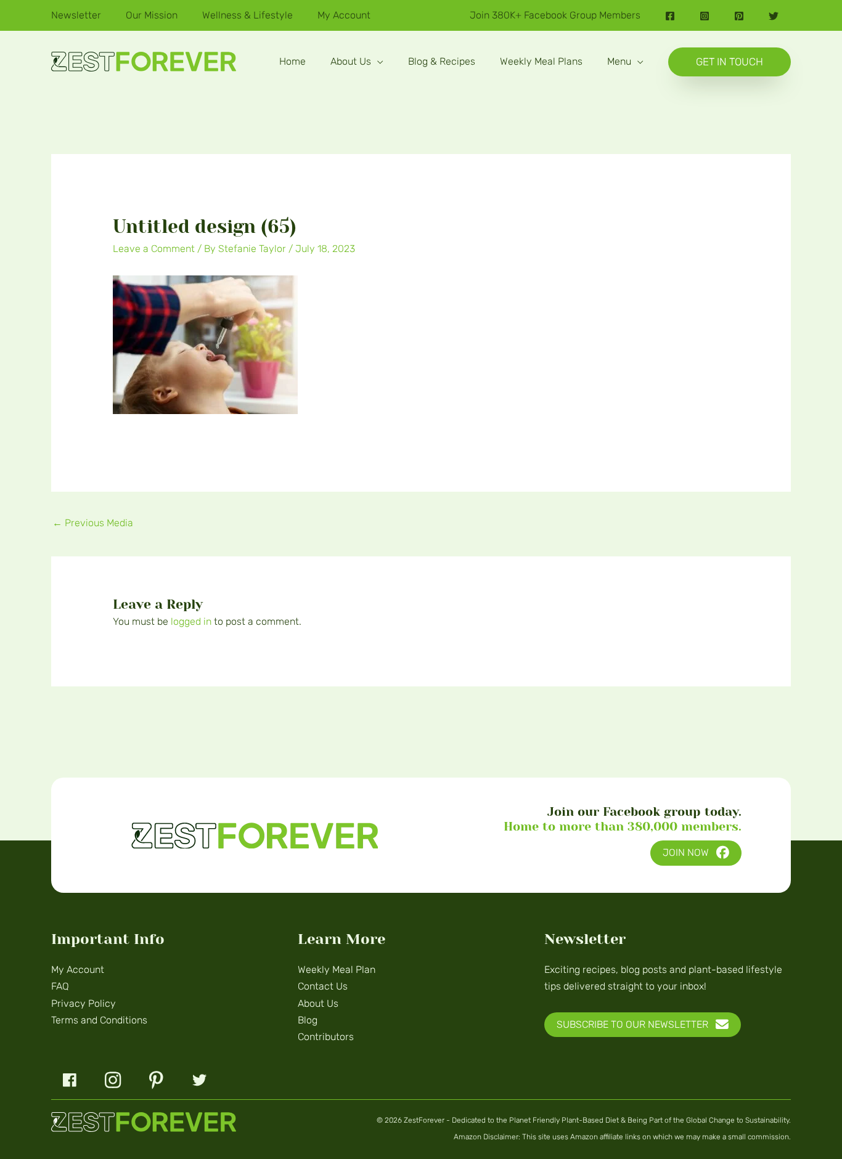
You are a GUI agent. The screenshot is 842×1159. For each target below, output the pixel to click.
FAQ (60, 986)
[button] (377, 61)
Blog (307, 1020)
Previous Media (92, 523)
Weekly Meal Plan (336, 969)
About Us (318, 1003)
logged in (191, 621)
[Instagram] (704, 16)
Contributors (326, 1037)
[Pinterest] (739, 16)
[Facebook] (670, 16)
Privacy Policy (83, 1003)
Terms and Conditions (99, 1020)
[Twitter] (774, 16)
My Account (77, 969)
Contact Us (323, 986)
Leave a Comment (154, 248)
